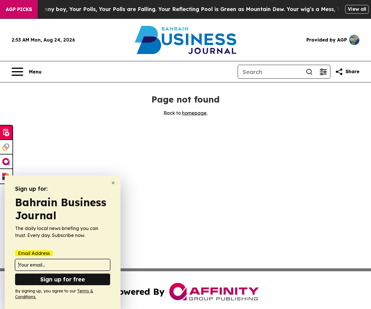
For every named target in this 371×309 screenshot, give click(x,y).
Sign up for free (62, 279)
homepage (194, 113)
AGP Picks (19, 9)
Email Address (34, 253)
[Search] (309, 71)
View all (357, 9)
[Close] (113, 183)
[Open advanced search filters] (323, 71)
